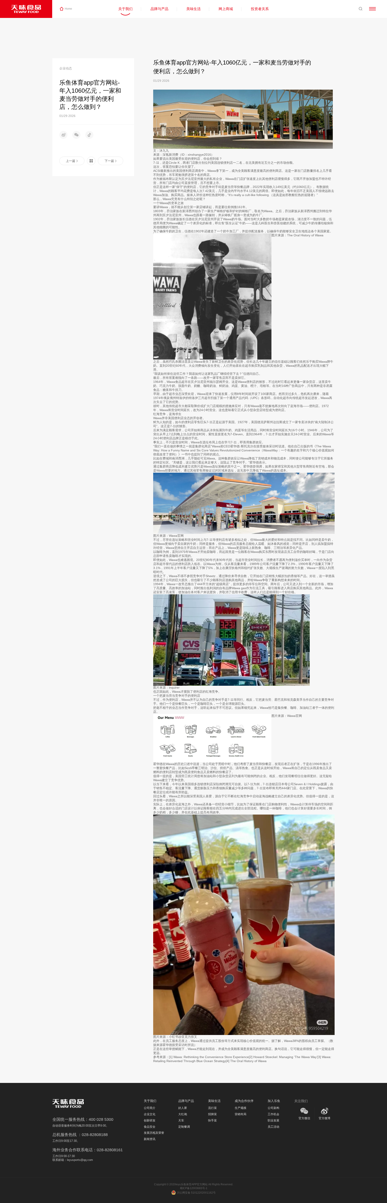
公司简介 (149, 1108)
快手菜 (212, 1120)
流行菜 (212, 1108)
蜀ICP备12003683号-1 (193, 1188)
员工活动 (273, 1126)
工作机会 (273, 1114)
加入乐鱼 (274, 1101)
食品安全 (149, 1126)
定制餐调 (184, 1126)
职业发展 (273, 1120)
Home (68, 8)
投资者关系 (260, 9)
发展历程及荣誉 (154, 1132)
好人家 (182, 1108)
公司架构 (273, 1108)
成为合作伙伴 (244, 1101)
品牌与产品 (159, 9)
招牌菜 (212, 1114)
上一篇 (70, 161)
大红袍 (182, 1114)
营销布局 (240, 1114)
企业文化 (149, 1114)
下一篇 (109, 161)
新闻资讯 (149, 1139)
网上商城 (226, 9)
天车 (181, 1120)
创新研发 (149, 1120)
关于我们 (125, 9)
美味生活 (193, 9)
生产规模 (240, 1108)
